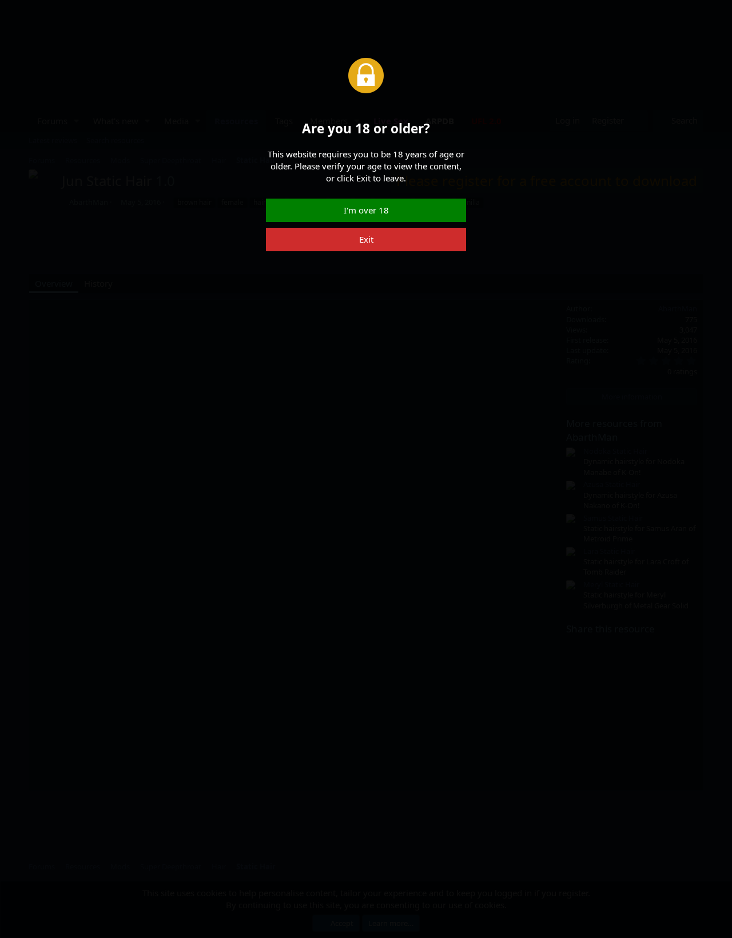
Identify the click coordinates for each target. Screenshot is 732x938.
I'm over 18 (366, 210)
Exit (366, 239)
